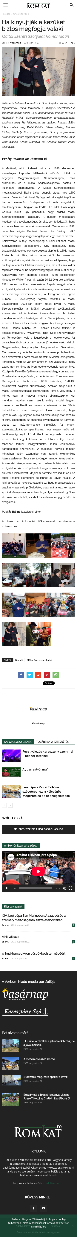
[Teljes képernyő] (70, 888)
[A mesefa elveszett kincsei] (10, 1063)
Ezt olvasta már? (15, 1033)
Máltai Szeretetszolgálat (39, 660)
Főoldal (6, 13)
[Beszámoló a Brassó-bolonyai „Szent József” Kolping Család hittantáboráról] (10, 1099)
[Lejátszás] (7, 888)
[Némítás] (64, 888)
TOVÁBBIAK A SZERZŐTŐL (52, 741)
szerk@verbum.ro (53, 1183)
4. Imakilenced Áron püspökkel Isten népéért (33, 953)
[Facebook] (33, 1208)
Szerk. (5, 925)
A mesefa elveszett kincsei (39, 1059)
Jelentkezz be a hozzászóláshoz (38, 829)
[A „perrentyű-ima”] (11, 772)
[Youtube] (43, 1208)
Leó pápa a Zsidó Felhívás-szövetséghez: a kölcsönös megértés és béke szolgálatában (46, 791)
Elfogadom (38, 1231)
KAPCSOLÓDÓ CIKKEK (18, 741)
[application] (38, 871)
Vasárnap (15, 42)
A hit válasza (10, 937)
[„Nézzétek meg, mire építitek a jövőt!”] (11, 1080)
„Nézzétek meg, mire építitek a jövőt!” (46, 1076)
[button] (72, 5)
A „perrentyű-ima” (35, 769)
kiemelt (19, 660)
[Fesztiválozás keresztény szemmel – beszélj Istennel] (11, 755)
